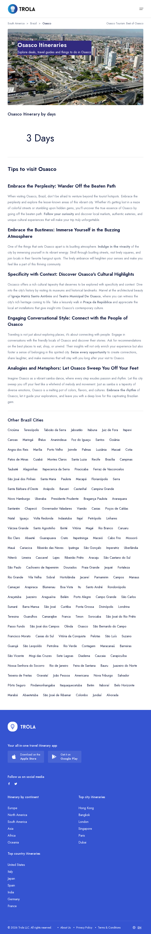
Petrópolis (94, 518)
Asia (10, 828)
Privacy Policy (84, 927)
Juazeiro (31, 597)
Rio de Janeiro (58, 665)
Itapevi (127, 430)
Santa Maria (48, 479)
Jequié (108, 567)
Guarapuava (48, 538)
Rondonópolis (117, 587)
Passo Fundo (16, 626)
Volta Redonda (43, 518)
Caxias (96, 508)
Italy (10, 871)
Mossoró (131, 538)
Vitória (76, 528)
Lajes (56, 557)
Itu (79, 587)
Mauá (11, 548)
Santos (100, 440)
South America (16, 23)
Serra (116, 479)
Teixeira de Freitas (20, 675)
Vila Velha (34, 577)
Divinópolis (106, 606)
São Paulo (14, 567)
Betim (90, 685)
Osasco (83, 626)
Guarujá (13, 646)
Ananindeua (58, 440)
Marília (37, 449)
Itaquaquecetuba (71, 685)
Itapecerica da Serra (56, 469)
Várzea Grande (18, 528)
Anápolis (48, 489)
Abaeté (30, 538)
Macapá (81, 479)
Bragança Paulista (95, 498)
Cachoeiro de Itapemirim (42, 567)
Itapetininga (80, 538)
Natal (11, 518)
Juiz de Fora (110, 430)
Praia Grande (90, 567)
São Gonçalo (92, 548)
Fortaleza (124, 567)
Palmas (86, 449)
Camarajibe (49, 616)
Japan (11, 878)
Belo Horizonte (124, 685)
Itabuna (92, 430)
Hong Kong (86, 808)
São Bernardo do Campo (109, 626)
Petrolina (52, 646)
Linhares (111, 518)
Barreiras (126, 646)
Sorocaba (94, 616)
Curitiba (66, 606)
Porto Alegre (82, 597)
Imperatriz (112, 548)
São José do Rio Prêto (121, 616)
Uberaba (40, 498)
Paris (81, 835)
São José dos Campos (44, 626)
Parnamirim (101, 577)
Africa (12, 835)
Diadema (84, 656)
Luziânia (101, 449)
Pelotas (95, 636)
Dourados (70, 567)
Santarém (14, 508)
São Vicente (16, 656)
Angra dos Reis (18, 449)
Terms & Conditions (109, 927)
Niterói (12, 557)
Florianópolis (99, 479)
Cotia (128, 449)
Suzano (127, 636)
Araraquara (119, 498)
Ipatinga (73, 548)
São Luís (111, 636)
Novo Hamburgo (19, 498)
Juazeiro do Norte (125, 665)
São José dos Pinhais (22, 479)
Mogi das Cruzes (40, 656)
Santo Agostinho (44, 528)
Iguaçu (24, 518)
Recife (96, 459)
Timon (79, 616)
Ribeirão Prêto (74, 557)
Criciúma (13, 430)
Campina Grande (102, 489)
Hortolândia (67, 577)
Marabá (13, 695)
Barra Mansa (30, 606)
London (83, 822)
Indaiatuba (65, 518)
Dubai (82, 842)
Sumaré (12, 606)
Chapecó (31, 508)
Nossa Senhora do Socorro (26, 665)
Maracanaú (107, 646)
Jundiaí (97, 695)
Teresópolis (31, 430)
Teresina (13, 616)
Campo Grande (106, 597)
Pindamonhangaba (42, 685)
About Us (65, 927)
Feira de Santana (84, 665)
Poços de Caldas (116, 508)
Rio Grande (15, 577)
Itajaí (80, 518)
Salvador (123, 675)
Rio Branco (105, 528)
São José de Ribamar (57, 695)
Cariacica (26, 548)
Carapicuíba (118, 656)
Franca (66, 616)
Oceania (13, 842)
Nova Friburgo (103, 675)
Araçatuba (14, 597)
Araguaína (48, 597)
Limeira (26, 557)
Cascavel (42, 557)
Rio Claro (14, 538)
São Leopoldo (32, 646)
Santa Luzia (79, 459)
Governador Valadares (57, 508)
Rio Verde (70, 646)
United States (16, 865)
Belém (64, 597)
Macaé (116, 449)
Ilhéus (42, 440)
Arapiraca (31, 587)
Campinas (126, 459)
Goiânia (114, 440)
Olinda (68, 626)
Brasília (110, 459)
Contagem (88, 646)
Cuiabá (37, 459)
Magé (89, 528)
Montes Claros (57, 459)
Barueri (64, 489)
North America (17, 815)
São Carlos (128, 597)
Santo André (94, 587)
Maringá (28, 440)
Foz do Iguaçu (81, 440)
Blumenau (48, 587)
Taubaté (13, 469)
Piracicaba (81, 469)
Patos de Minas (18, 459)
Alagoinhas (30, 469)
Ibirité (63, 528)
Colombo (82, 695)
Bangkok (84, 815)
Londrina (124, 606)
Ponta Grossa (85, 606)
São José (50, 606)
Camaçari (14, 587)
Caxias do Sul (45, 636)
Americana (82, 675)
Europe (12, 808)
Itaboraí (104, 685)
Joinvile (72, 449)
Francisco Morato (19, 636)
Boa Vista (66, 587)
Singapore (85, 828)
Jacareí (84, 577)
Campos (118, 577)
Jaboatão (77, 430)
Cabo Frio (114, 538)
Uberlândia (131, 548)
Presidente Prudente (65, 498)
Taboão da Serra (55, 430)
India (11, 892)
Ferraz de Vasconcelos (108, 469)
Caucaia (100, 656)
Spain (11, 885)
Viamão (82, 508)
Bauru (104, 665)
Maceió (98, 538)
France (12, 906)
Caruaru (123, 528)
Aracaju (94, 557)
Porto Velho (55, 449)
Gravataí (42, 675)
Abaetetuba (30, 695)
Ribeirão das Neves (50, 548)
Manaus (134, 577)
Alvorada (112, 695)
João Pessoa (61, 675)
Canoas (13, 440)
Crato (64, 538)
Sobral (50, 577)
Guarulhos (30, 616)
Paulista (66, 479)
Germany (14, 899)
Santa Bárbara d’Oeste (23, 489)
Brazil (33, 23)
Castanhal (80, 489)
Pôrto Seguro (17, 685)
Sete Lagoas (65, 656)
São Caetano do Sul (117, 557)
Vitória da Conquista (72, 636)
